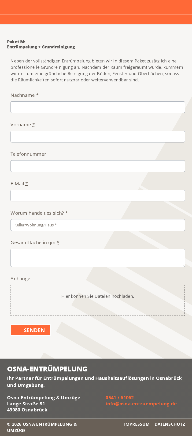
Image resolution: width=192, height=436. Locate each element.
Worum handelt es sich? (39, 213)
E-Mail (19, 183)
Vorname (23, 124)
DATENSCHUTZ (170, 424)
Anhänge (20, 278)
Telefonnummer (28, 154)
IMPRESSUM (137, 424)
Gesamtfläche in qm (35, 242)
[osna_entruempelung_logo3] (34, 4)
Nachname (25, 95)
